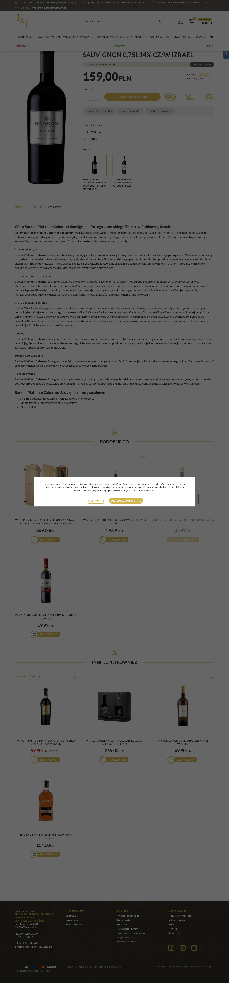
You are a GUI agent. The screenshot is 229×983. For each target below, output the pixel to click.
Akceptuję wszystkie (126, 500)
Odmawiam (96, 500)
